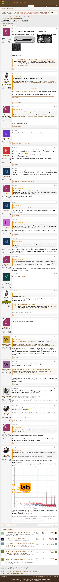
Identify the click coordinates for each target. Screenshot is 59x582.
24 (13, 535)
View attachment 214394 (50, 82)
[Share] (55, 29)
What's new (38, 6)
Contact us (34, 576)
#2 (56, 73)
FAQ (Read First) (6, 6)
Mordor (52, 560)
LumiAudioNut (8, 534)
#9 (56, 219)
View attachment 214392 (27, 82)
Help (55, 576)
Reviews (15, 6)
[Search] (56, 6)
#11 (56, 256)
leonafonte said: (17, 241)
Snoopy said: (16, 76)
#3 (56, 106)
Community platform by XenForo (21, 579)
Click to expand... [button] (35, 88)
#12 (56, 273)
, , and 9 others (22, 143)
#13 (56, 290)
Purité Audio (8, 540)
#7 (56, 185)
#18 (56, 405)
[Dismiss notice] (56, 12)
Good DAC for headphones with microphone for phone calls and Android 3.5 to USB (19, 552)
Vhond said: (16, 294)
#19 (56, 424)
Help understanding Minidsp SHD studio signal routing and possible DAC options (19, 544)
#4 (56, 130)
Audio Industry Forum (22, 540)
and (17, 102)
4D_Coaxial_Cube (9, 546)
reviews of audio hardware (28, 12)
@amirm (24, 276)
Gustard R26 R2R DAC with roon (26, 304)
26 (17, 535)
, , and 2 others (24, 181)
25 (15, 535)
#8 (56, 202)
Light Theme (5, 576)
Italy (10, 162)
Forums (31, 6)
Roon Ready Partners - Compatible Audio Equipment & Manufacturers (31, 369)
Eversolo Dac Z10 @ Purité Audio (15, 539)
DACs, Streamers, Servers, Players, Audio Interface (19, 535)
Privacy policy (49, 576)
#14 (56, 319)
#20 (56, 447)
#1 (56, 28)
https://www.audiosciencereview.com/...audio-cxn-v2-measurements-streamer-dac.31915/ (33, 116)
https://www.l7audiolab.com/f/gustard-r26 (27, 91)
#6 (56, 168)
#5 (56, 147)
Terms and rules (41, 576)
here (19, 13)
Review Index (23, 6)
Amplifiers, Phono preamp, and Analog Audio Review (19, 563)
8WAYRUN (37, 580)
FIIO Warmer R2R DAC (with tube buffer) (17, 533)
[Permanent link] (44, 417)
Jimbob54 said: (16, 109)
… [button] (7, 25)
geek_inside (7, 562)
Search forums (10, 8)
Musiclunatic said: (17, 188)
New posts (3, 8)
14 (9, 25)
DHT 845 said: (16, 427)
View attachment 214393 (39, 82)
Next (13, 25)
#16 (56, 361)
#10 (56, 238)
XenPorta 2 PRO (23, 580)
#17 (56, 388)
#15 (56, 336)
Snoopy (4, 23)
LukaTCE (7, 554)
